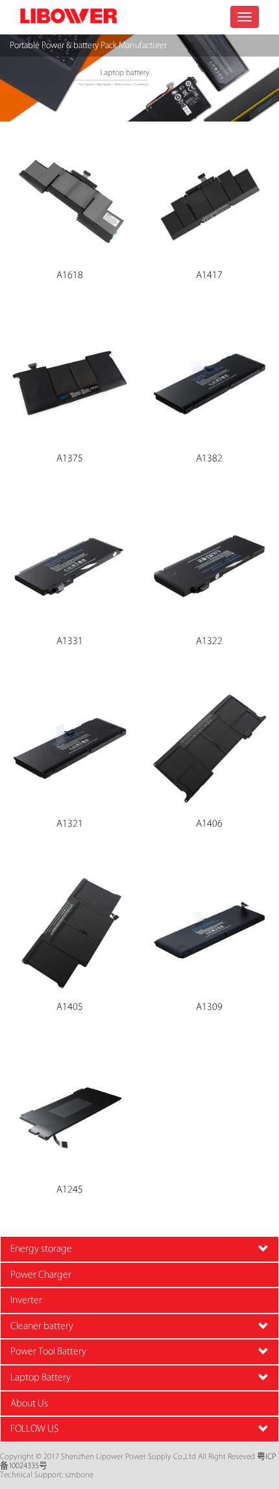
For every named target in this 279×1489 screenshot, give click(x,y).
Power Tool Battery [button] (48, 1351)
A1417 (209, 275)
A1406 (209, 824)
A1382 (209, 458)
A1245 (69, 1190)
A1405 (69, 1007)
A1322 (209, 641)
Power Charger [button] (40, 1274)
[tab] (139, 1249)
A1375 (69, 458)
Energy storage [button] (41, 1248)
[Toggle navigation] (244, 17)
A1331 (69, 641)
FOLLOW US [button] (34, 1428)
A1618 (69, 275)
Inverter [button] (26, 1300)
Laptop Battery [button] (40, 1377)
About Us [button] (29, 1403)
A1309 (209, 1007)
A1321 (69, 824)
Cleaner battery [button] (41, 1326)
